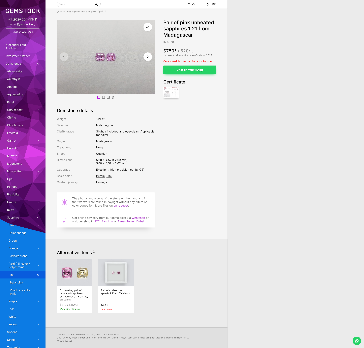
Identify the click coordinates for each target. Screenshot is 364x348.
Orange (13, 248)
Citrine (11, 117)
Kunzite (12, 156)
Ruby (10, 210)
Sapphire (13, 217)
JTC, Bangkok (103, 221)
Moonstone (14, 163)
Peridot (12, 186)
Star (11, 309)
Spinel (11, 339)
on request (121, 205)
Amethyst (13, 79)
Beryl (10, 102)
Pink (11, 274)
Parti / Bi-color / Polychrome (19, 265)
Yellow (13, 324)
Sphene (12, 332)
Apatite (12, 86)
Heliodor (12, 148)
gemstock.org (64, 11)
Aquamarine (15, 94)
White (12, 316)
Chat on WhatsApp (190, 70)
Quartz (11, 202)
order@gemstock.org (22, 24)
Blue (12, 225)
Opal (10, 179)
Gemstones (13, 63)
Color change (18, 233)
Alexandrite (14, 71)
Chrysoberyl (15, 110)
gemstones (79, 11)
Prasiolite (13, 194)
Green (13, 240)
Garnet (11, 140)
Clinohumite (15, 125)
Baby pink (16, 282)
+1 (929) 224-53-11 (22, 19)
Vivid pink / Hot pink (20, 291)
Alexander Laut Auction (16, 46)
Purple (13, 301)
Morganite (14, 171)
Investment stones (18, 56)
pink (101, 11)
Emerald (12, 133)
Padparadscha (18, 256)
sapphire (92, 11)
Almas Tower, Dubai (131, 221)
